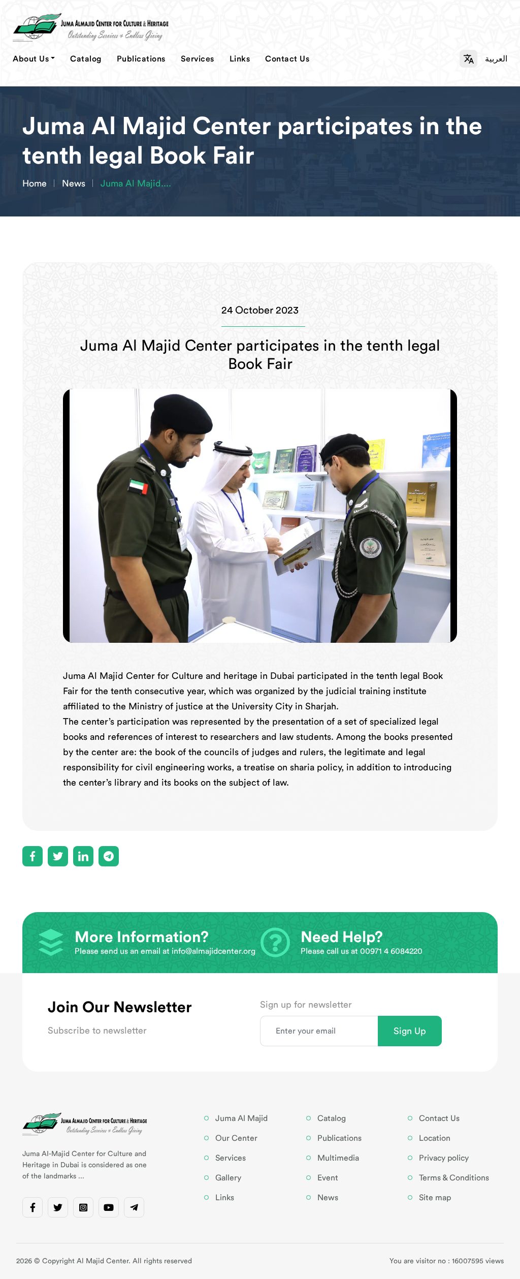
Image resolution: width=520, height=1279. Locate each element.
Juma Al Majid (241, 1118)
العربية (496, 59)
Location (434, 1138)
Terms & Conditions (454, 1178)
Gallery (228, 1178)
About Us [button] (31, 59)
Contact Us (287, 59)
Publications (141, 59)
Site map (435, 1198)
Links (240, 59)
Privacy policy (444, 1158)
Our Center (236, 1138)
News (73, 183)
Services (197, 59)
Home (34, 183)
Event (327, 1178)
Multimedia (338, 1158)
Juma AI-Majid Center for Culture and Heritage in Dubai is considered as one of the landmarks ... (84, 1165)
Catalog (86, 59)
